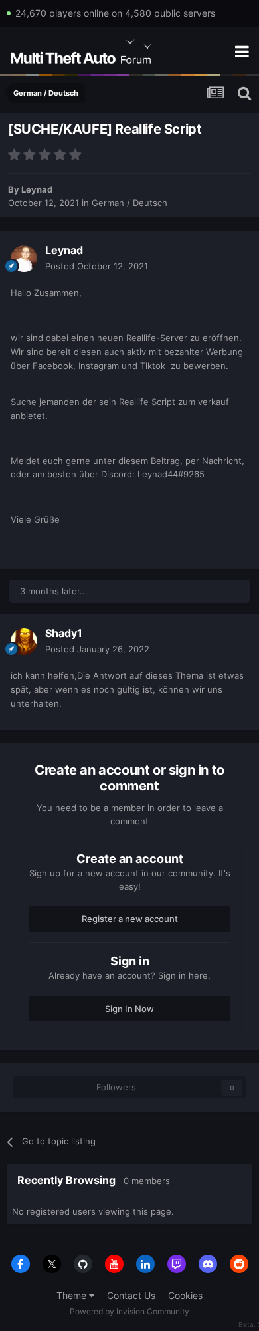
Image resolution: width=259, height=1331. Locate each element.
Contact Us (131, 1295)
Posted (96, 266)
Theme (72, 1295)
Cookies (185, 1295)
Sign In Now (129, 1008)
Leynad (36, 189)
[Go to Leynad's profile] (24, 258)
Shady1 (63, 633)
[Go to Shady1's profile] (24, 641)
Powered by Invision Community (129, 1311)
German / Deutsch (129, 202)
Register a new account (130, 918)
